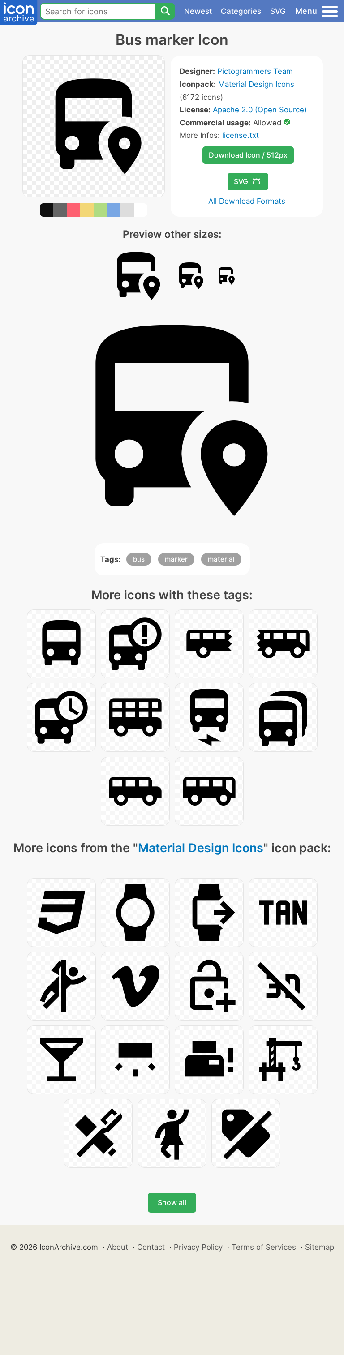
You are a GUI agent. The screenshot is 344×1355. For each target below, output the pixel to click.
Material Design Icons (256, 84)
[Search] (165, 11)
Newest (198, 11)
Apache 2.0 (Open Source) (260, 109)
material (221, 559)
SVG (278, 11)
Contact (151, 1247)
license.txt (240, 135)
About (117, 1247)
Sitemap (319, 1247)
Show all (172, 1202)
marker (176, 559)
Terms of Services (264, 1247)
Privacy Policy (198, 1247)
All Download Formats (246, 201)
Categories (241, 11)
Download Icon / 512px (248, 154)
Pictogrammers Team (255, 71)
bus (139, 559)
